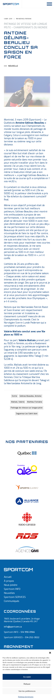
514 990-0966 (28, 632)
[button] (50, 652)
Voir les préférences (27, 691)
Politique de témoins (25, 697)
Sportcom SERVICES (15, 597)
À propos (9, 581)
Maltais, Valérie (18, 402)
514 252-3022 (32, 637)
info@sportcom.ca (13, 626)
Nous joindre (10, 585)
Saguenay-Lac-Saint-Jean (26, 413)
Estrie (14, 396)
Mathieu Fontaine (34, 402)
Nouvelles (9, 593)
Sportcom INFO (12, 589)
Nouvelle (13, 66)
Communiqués (11, 601)
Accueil (8, 577)
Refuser (27, 684)
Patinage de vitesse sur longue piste (26, 408)
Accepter (27, 677)
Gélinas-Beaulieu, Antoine (30, 396)
